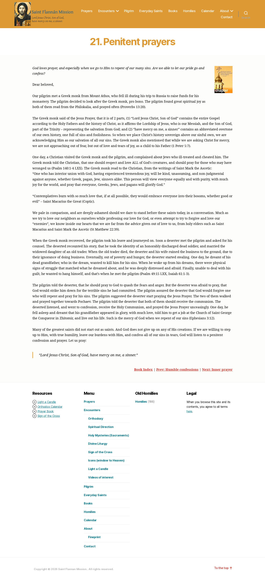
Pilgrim (129, 11)
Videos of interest (100, 477)
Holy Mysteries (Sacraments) (108, 435)
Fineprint (94, 537)
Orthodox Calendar (49, 406)
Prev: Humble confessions (177, 369)
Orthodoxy (95, 418)
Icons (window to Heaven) (106, 460)
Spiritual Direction (100, 427)
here (189, 411)
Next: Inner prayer (217, 369)
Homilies (189, 11)
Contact (227, 17)
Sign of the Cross (48, 416)
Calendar (207, 11)
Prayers (86, 11)
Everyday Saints (151, 11)
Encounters (106, 11)
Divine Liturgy (97, 443)
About (224, 11)
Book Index (143, 369)
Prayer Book (45, 411)
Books (173, 11)
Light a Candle (46, 402)
